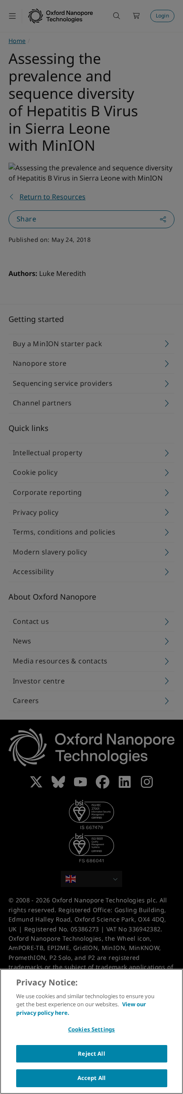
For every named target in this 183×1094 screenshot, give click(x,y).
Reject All (91, 1053)
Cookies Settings (91, 1029)
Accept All (91, 1078)
